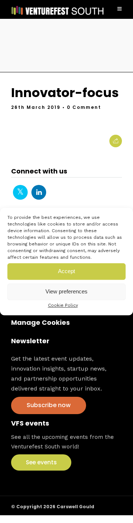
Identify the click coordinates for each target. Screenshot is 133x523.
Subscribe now (49, 405)
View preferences (66, 291)
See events (41, 462)
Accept (66, 271)
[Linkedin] (38, 192)
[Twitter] (20, 192)
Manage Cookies (40, 322)
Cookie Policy (63, 305)
